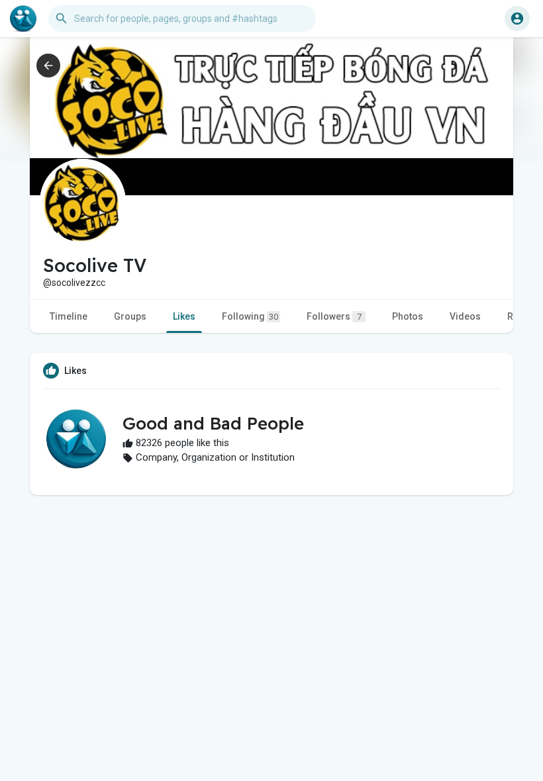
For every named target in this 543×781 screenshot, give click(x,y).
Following (250, 316)
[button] (517, 18)
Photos (407, 316)
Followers (334, 316)
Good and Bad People (213, 423)
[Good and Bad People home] (23, 18)
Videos (465, 316)
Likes (184, 316)
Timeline (68, 316)
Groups (130, 316)
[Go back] (48, 65)
